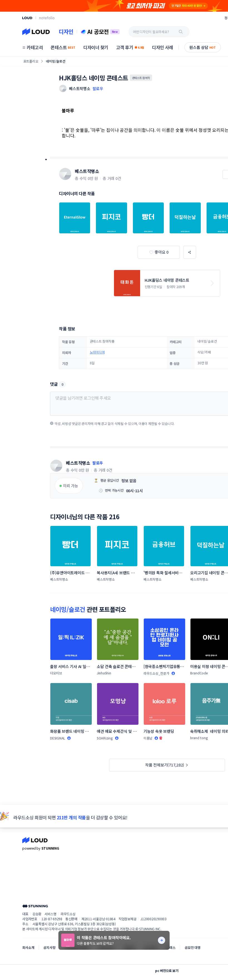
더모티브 (56, 673)
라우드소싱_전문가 (156, 673)
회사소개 (28, 947)
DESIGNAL (57, 738)
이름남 (147, 738)
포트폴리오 (30, 61)
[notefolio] (46, 17)
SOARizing (105, 738)
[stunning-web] (35, 906)
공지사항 (49, 947)
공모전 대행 (192, 947)
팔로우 (98, 88)
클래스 (170, 947)
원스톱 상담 (202, 47)
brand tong (199, 737)
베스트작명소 (87, 171)
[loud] (27, 18)
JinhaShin (104, 673)
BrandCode (199, 673)
